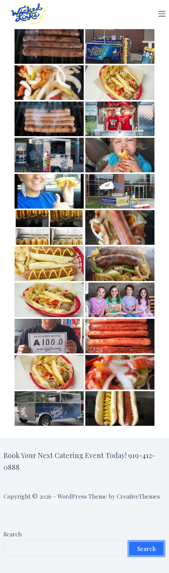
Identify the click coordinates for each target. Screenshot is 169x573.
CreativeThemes (138, 496)
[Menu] (161, 13)
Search (13, 534)
